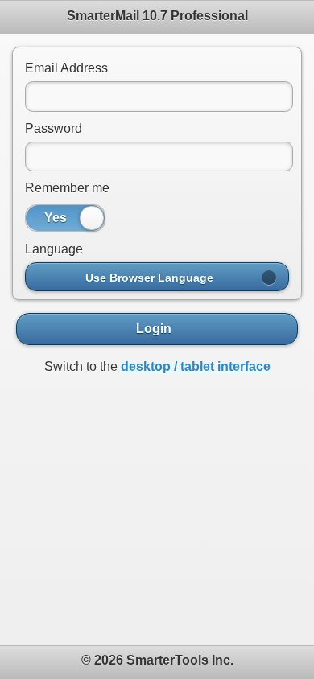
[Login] (157, 329)
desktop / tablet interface (196, 366)
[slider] (92, 218)
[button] (157, 276)
